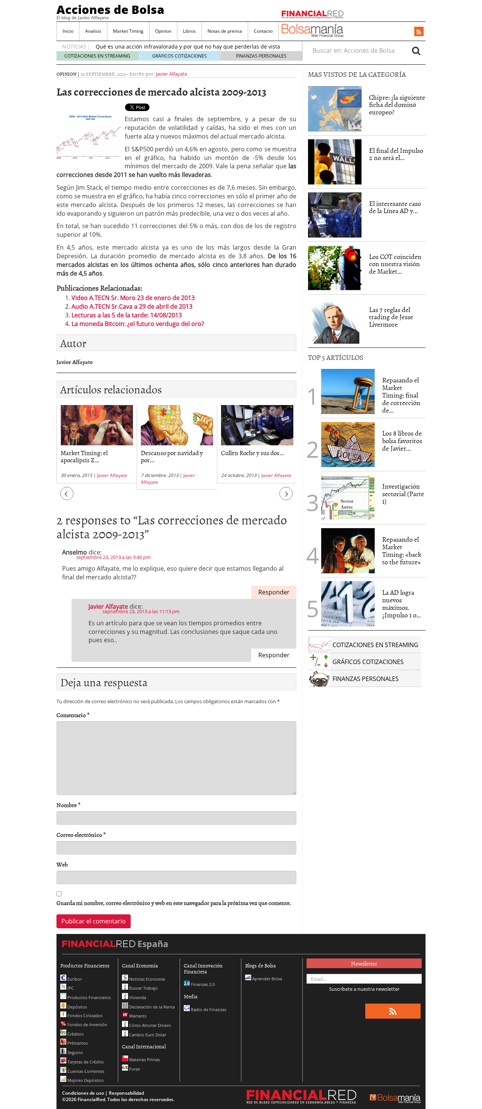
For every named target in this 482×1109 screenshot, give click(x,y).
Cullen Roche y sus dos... (252, 452)
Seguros (74, 1052)
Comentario (73, 715)
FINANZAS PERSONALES (261, 56)
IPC (70, 988)
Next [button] (286, 497)
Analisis (93, 31)
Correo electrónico (81, 834)
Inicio (68, 31)
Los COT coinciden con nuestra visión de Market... (395, 264)
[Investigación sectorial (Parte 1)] (348, 497)
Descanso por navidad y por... (172, 456)
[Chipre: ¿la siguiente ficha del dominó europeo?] (335, 108)
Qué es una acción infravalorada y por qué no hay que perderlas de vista (188, 46)
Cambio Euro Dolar (147, 1034)
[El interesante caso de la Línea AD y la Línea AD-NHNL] (335, 215)
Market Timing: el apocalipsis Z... (84, 456)
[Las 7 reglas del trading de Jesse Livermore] (335, 321)
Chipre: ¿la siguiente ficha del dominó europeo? (397, 104)
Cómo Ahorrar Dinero (149, 1025)
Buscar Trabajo (143, 988)
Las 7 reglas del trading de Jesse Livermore (391, 317)
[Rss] (418, 32)
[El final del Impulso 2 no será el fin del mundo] (335, 161)
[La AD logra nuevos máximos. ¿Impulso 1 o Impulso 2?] (348, 603)
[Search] (416, 50)
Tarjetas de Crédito (85, 1062)
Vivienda (137, 997)
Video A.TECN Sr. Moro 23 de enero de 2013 (133, 298)
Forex (134, 1069)
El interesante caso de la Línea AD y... (395, 207)
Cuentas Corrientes (85, 1071)
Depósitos (76, 1007)
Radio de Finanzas (208, 1009)
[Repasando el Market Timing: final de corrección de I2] (348, 391)
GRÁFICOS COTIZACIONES (179, 56)
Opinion (163, 31)
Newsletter (364, 963)
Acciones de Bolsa (110, 9)
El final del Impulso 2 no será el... (396, 154)
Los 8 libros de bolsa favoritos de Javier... (402, 440)
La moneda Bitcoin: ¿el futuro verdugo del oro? (138, 324)
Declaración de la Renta (151, 1007)
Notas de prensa (224, 31)
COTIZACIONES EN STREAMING (97, 56)
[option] (96, 444)
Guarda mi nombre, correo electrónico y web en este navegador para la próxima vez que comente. (173, 903)
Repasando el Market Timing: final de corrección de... (401, 395)
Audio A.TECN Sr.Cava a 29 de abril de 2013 (132, 306)
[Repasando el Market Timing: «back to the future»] (348, 550)
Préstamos (77, 1043)
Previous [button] (67, 497)
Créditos (75, 1034)
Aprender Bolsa (266, 978)
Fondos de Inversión (86, 1024)
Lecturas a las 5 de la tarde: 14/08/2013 (127, 315)
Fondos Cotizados (84, 1015)
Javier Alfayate (171, 73)
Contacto (263, 31)
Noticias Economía (146, 979)
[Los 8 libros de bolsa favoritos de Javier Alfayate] (348, 444)
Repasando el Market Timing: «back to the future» (401, 550)
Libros (189, 31)
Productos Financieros (88, 997)
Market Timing (128, 31)
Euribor (74, 979)
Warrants (137, 1016)
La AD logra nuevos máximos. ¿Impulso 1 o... (401, 603)
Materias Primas (144, 1059)
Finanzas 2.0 (202, 984)
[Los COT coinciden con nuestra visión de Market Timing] (335, 268)
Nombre (68, 805)
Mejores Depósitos (85, 1080)
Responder (274, 592)
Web (62, 864)
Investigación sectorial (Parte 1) (403, 493)
